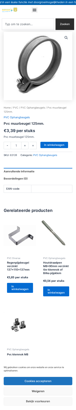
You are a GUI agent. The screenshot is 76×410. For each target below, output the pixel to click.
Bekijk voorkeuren (38, 401)
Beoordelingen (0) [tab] (16, 178)
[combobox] (28, 24)
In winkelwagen (54, 145)
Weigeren (38, 391)
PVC (15, 107)
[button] (35, 10)
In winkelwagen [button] (20, 288)
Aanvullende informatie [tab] (19, 171)
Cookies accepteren (38, 381)
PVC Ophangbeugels (33, 107)
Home (7, 107)
